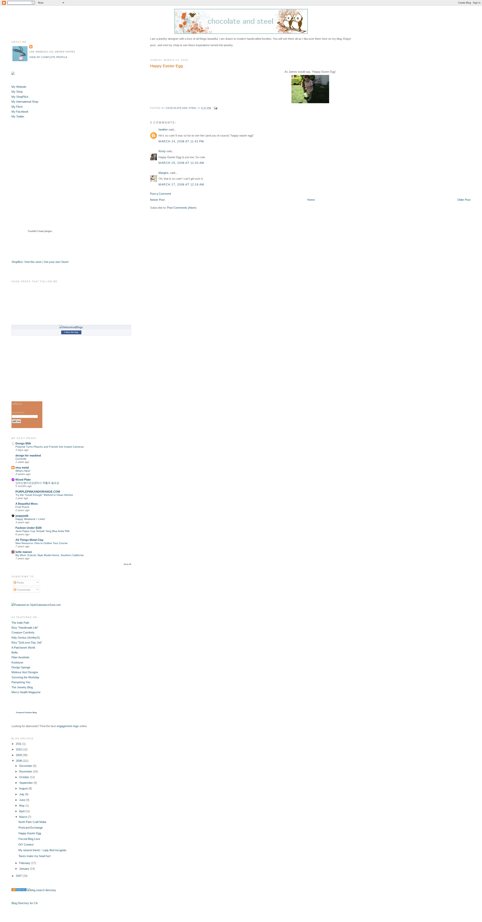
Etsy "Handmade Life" (24, 627)
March (23, 816)
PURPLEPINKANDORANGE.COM (37, 491)
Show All (127, 564)
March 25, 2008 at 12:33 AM (181, 162)
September (26, 782)
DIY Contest (26, 844)
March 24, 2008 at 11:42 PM (181, 141)
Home (311, 199)
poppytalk (21, 515)
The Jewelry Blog (22, 687)
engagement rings (68, 726)
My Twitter (17, 116)
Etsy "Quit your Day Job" (26, 642)
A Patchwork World (23, 647)
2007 (19, 875)
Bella (14, 652)
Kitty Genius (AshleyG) (25, 637)
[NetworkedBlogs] (71, 327)
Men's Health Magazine (25, 692)
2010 (19, 749)
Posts (20, 582)
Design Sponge (20, 667)
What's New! (22, 470)
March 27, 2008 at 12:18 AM (181, 184)
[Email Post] (215, 108)
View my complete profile (48, 57)
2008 (19, 760)
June (22, 799)
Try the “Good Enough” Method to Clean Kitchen (44, 494)
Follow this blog (71, 332)
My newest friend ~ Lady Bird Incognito (42, 850)
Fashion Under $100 (28, 527)
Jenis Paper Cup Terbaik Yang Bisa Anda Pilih (42, 531)
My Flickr (17, 106)
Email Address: (18, 412)
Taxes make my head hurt (34, 856)
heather (163, 129)
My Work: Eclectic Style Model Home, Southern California (49, 555)
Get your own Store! (56, 261)
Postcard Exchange (30, 827)
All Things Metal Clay (29, 539)
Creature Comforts (22, 632)
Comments (23, 589)
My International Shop (24, 101)
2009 (19, 755)
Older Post (464, 199)
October (24, 777)
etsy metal (22, 467)
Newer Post (157, 199)
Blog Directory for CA (24, 903)
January (24, 868)
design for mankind (28, 455)
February (25, 863)
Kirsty (162, 151)
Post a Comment (160, 193)
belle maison (23, 551)
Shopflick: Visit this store (26, 261)
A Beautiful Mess (26, 503)
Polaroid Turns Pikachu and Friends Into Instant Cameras (49, 446)
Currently (20, 458)
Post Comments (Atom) (181, 207)
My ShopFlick (19, 96)
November (26, 771)
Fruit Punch (22, 506)
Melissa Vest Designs (24, 672)
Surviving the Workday (25, 677)
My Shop (17, 91)
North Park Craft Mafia (32, 822)
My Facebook (19, 111)
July (22, 794)
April (22, 811)
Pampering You (20, 682)
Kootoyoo (17, 662)
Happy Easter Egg (29, 833)
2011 (19, 743)
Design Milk (23, 443)
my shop (174, 45)
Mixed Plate (23, 479)
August (23, 788)
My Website (18, 86)
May (22, 805)
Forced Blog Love (29, 838)
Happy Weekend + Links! (30, 519)
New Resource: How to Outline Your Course (41, 543)
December (26, 765)
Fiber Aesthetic (20, 657)
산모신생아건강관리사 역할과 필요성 (37, 482)
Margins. (164, 172)
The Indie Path (20, 622)
